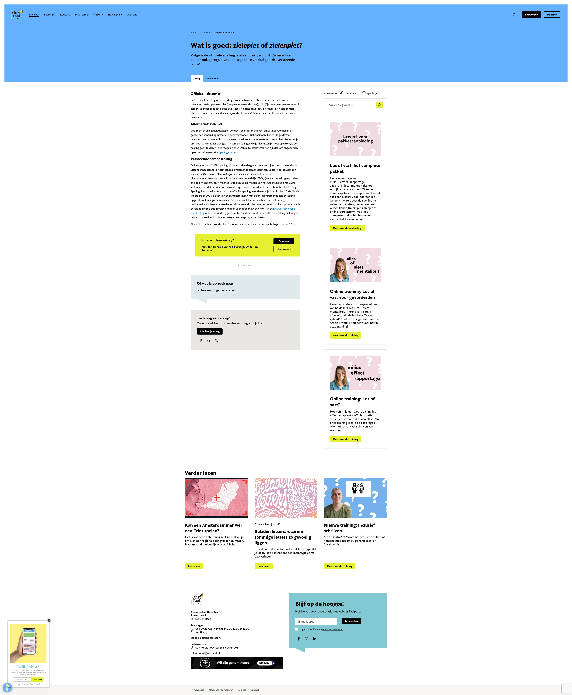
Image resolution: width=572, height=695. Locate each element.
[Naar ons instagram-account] (306, 639)
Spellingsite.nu (227, 152)
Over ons (132, 14)
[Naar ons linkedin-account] (314, 639)
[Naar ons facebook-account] (298, 639)
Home (194, 32)
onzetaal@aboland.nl (207, 653)
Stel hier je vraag (210, 331)
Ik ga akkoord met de (321, 629)
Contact (254, 689)
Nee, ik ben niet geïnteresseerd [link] (28, 684)
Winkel (97, 14)
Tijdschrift (50, 14)
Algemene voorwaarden (221, 689)
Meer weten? (283, 249)
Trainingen (114, 14)
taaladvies (351, 93)
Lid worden (531, 14)
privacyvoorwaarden (332, 629)
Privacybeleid (197, 689)
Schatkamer (82, 14)
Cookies (242, 689)
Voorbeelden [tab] (212, 78)
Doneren (552, 14)
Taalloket (34, 14)
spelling (372, 93)
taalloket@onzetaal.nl (208, 637)
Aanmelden (351, 621)
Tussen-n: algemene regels (218, 290)
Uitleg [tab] (197, 78)
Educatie (65, 14)
